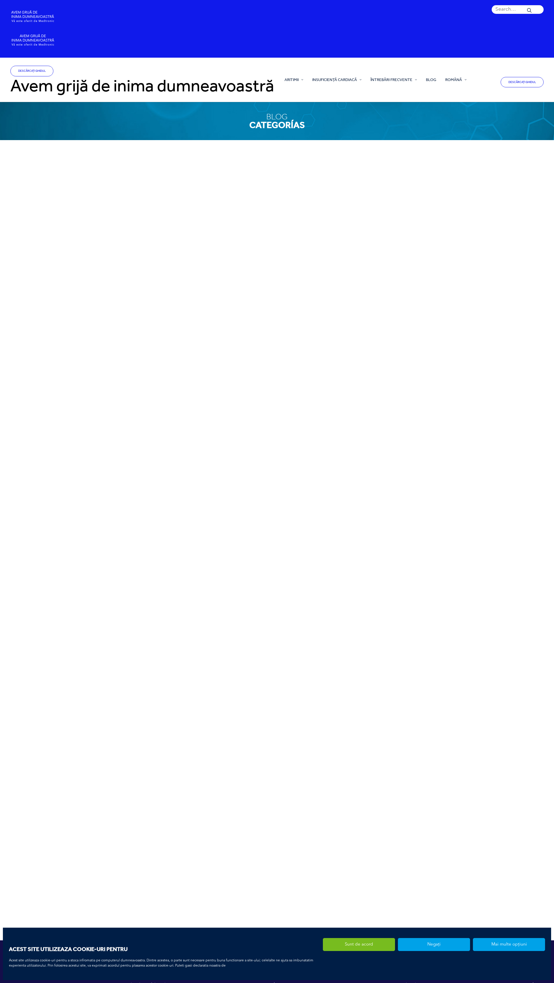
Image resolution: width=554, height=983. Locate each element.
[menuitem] (518, 9)
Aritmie (125, 886)
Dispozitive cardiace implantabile (159, 886)
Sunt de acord (359, 944)
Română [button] (453, 79)
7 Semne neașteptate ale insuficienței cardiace (156, 469)
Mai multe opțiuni (509, 944)
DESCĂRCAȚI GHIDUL (32, 71)
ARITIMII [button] (292, 79)
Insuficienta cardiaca (135, 477)
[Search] (518, 9)
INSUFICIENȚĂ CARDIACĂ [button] (334, 79)
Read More (132, 509)
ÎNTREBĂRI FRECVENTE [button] (391, 79)
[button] (518, 9)
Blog (431, 79)
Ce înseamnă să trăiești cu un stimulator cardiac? (158, 878)
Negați (434, 944)
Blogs (158, 477)
